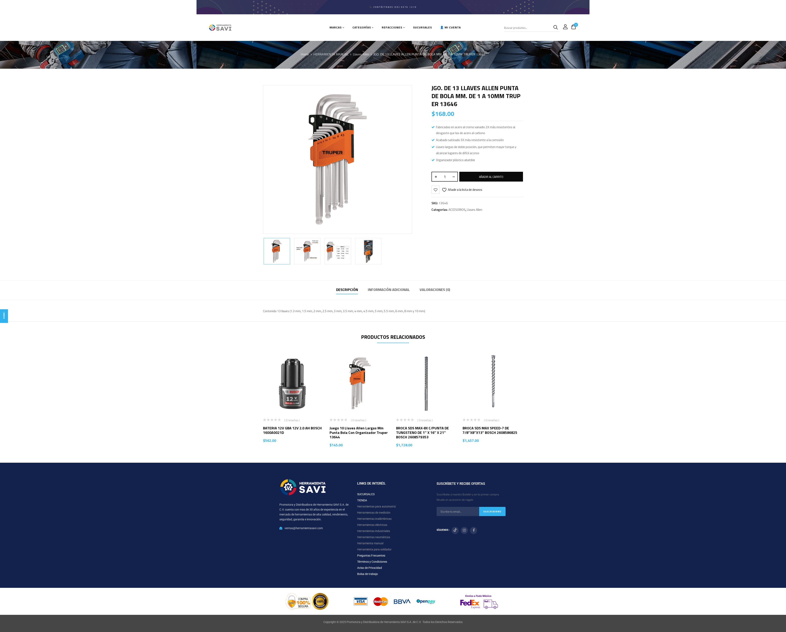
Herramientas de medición (373, 512)
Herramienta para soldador (374, 549)
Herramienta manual (370, 543)
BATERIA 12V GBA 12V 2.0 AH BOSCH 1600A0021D (292, 430)
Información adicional (389, 289)
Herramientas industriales (373, 531)
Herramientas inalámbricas (374, 518)
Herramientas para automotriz (376, 506)
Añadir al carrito (491, 177)
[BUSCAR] (556, 28)
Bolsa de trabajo (367, 574)
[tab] (347, 290)
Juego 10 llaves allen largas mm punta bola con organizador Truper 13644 (359, 432)
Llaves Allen (361, 54)
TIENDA (362, 500)
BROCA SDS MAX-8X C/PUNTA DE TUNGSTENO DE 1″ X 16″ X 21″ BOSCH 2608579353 (422, 432)
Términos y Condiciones (372, 561)
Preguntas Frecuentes (371, 555)
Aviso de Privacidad (369, 567)
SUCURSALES (366, 494)
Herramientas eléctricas (372, 524)
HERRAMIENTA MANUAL (331, 54)
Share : (4, 315)
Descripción (347, 289)
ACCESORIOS (456, 209)
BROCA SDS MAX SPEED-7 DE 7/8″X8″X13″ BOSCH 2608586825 (490, 430)
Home (305, 54)
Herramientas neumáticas (373, 537)
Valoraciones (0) (435, 289)
